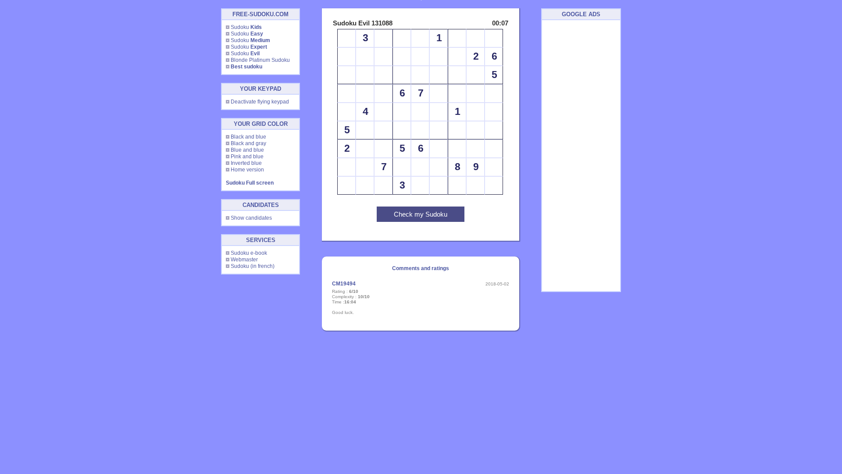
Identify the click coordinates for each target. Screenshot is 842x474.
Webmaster (244, 260)
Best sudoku (246, 67)
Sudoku (246, 27)
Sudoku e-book (249, 253)
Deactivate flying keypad (260, 102)
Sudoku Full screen (250, 183)
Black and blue (248, 137)
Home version (247, 170)
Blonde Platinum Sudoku (260, 60)
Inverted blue (246, 163)
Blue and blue (247, 150)
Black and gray (248, 143)
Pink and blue (247, 156)
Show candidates (251, 218)
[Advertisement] (581, 155)
